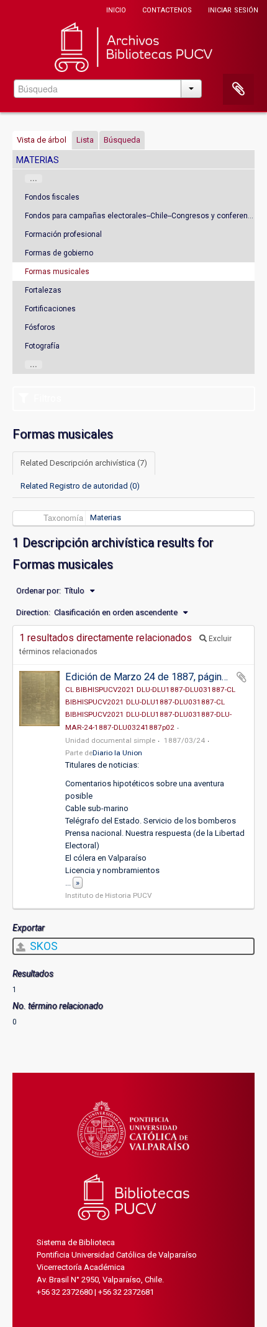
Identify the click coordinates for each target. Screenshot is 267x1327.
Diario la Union (117, 752)
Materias (105, 517)
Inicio (116, 9)
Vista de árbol (41, 139)
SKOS (42, 945)
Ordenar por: (38, 590)
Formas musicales (57, 271)
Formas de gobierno (59, 253)
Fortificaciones (50, 308)
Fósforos (40, 327)
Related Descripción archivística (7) (83, 463)
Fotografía (42, 346)
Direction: (33, 612)
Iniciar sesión (233, 9)
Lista (85, 139)
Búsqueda (122, 139)
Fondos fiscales (52, 197)
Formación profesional (63, 234)
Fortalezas (43, 290)
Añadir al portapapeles (241, 677)
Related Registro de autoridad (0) (80, 485)
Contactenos (167, 9)
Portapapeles (238, 89)
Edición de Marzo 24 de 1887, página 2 (150, 677)
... (33, 178)
